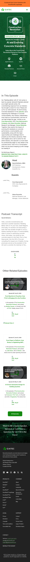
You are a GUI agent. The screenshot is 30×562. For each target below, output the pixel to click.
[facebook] (14, 472)
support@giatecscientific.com (9, 542)
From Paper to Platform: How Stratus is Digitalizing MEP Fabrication (15, 341)
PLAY (16, 314)
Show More (15, 251)
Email (15, 76)
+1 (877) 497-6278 (11, 538)
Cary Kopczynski (7, 121)
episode (21, 111)
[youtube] (7, 472)
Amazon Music (21, 68)
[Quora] (21, 472)
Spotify (21, 61)
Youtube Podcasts (9, 68)
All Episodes (15, 414)
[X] (18, 472)
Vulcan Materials (21, 125)
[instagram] (11, 472)
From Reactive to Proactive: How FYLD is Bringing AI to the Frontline (15, 297)
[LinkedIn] (3, 472)
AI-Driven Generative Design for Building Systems (15, 385)
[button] (27, 9)
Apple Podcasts (9, 61)
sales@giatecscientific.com (9, 540)
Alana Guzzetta (15, 123)
